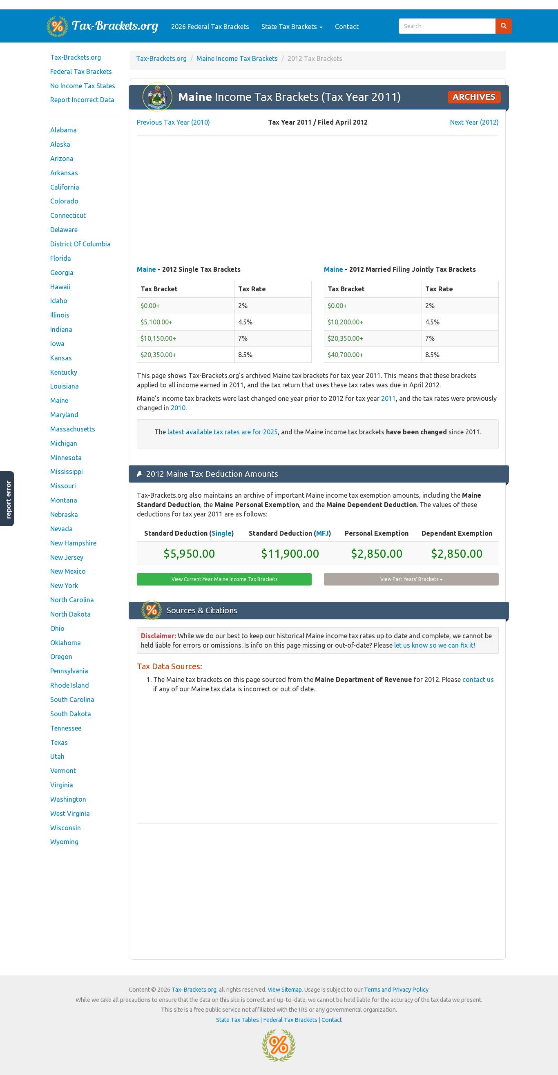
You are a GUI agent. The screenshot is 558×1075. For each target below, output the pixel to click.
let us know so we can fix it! (434, 645)
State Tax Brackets (290, 26)
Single (222, 533)
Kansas (61, 358)
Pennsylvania (69, 671)
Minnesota (66, 457)
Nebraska (64, 514)
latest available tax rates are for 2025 (222, 432)
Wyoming (64, 841)
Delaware (64, 229)
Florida (60, 258)
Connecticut (68, 215)
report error (8, 500)
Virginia (61, 785)
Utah (57, 756)
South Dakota (70, 713)
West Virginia (70, 813)
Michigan (63, 443)
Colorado (64, 201)
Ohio (57, 628)
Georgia (62, 272)
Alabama (63, 130)
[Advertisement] (318, 201)
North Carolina (72, 599)
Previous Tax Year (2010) (173, 122)
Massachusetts (72, 429)
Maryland (64, 414)
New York (64, 585)
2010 (178, 407)
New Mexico (68, 571)
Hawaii (60, 287)
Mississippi (66, 471)
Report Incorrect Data (82, 99)
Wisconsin (65, 827)
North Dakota (70, 614)
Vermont (63, 770)
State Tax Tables (237, 1020)
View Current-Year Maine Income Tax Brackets (224, 579)
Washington (68, 799)
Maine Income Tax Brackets (237, 58)
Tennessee (65, 728)
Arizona (62, 158)
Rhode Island (69, 685)
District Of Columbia (80, 244)
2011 (388, 398)
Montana (63, 500)
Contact (347, 26)
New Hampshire (73, 543)
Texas (59, 742)
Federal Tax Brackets (81, 71)
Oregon (61, 656)
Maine (59, 400)
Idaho (58, 300)
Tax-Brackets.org (75, 57)
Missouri (63, 485)
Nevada (61, 528)
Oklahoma (65, 642)
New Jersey (66, 557)
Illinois (59, 315)
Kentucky (63, 372)
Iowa (57, 343)
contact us (478, 679)
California (64, 187)
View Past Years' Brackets (410, 579)
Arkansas (64, 173)
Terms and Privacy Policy (396, 989)
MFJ (322, 533)
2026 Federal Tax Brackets (210, 26)
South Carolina (72, 699)
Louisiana (64, 386)
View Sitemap (285, 989)
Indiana (61, 329)
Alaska (60, 144)
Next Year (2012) (474, 122)
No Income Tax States (82, 85)
